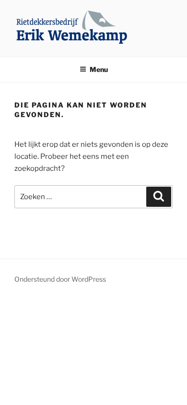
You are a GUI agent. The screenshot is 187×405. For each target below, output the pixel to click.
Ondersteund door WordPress (60, 279)
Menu (99, 69)
